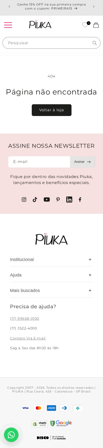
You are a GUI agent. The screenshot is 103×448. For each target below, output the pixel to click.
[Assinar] (82, 162)
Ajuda (51, 275)
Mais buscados (51, 290)
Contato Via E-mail (28, 338)
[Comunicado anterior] (9, 6)
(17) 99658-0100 (24, 318)
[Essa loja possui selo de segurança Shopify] (39, 424)
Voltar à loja (51, 110)
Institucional (51, 259)
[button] (8, 25)
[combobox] (51, 42)
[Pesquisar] (94, 43)
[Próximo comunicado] (93, 6)
